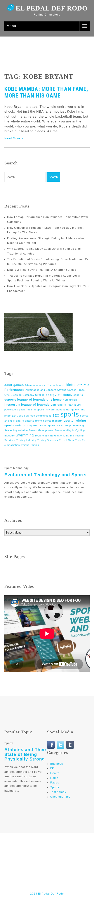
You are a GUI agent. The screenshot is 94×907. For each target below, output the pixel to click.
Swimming (25, 435)
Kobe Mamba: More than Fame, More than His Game (46, 92)
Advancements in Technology (43, 385)
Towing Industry (26, 440)
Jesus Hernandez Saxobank (71, 877)
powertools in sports (32, 409)
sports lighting (75, 420)
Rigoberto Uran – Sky (48, 886)
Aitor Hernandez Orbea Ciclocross (30, 848)
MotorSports (58, 404)
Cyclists (76, 853)
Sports (54, 787)
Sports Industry (53, 420)
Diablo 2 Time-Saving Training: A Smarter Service (41, 269)
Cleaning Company (22, 395)
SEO (55, 415)
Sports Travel (38, 425)
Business (56, 763)
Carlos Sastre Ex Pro (53, 853)
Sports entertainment (29, 420)
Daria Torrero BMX (66, 858)
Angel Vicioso (66, 848)
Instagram (12, 404)
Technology (58, 792)
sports (69, 414)
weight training (30, 445)
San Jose (17, 415)
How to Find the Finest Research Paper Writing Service (47, 867)
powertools (11, 409)
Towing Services (47, 440)
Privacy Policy (70, 881)
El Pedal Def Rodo (51, 8)
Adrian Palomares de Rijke (52, 844)
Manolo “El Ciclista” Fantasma (36, 881)
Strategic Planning (72, 425)
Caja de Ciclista (24, 853)
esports (78, 395)
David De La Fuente (47, 863)
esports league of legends (25, 399)
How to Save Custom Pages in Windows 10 (47, 872)
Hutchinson (70, 399)
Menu (11, 26)
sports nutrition (16, 425)
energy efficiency (59, 394)
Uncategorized (60, 796)
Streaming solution (16, 430)
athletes (70, 385)
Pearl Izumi (74, 404)
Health (54, 773)
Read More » (13, 138)
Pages (54, 782)
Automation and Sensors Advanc (46, 390)
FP (52, 768)
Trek (78, 440)
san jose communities (38, 415)
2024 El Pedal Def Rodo (47, 893)
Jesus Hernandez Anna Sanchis (27, 877)
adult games (14, 385)
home (57, 399)
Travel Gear (66, 440)
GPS (49, 399)
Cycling (40, 395)
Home (54, 778)
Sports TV (53, 425)
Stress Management (41, 430)
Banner (84, 848)
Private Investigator (58, 409)
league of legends (35, 404)
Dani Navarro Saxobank (33, 858)
